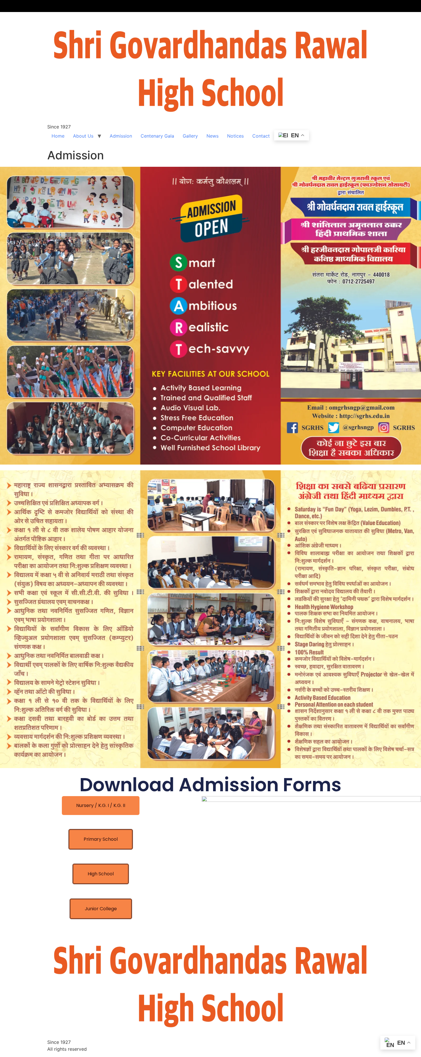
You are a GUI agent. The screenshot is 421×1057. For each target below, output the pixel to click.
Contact (261, 136)
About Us (83, 136)
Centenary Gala (157, 136)
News (212, 136)
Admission (121, 136)
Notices (235, 136)
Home (58, 136)
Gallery (190, 136)
